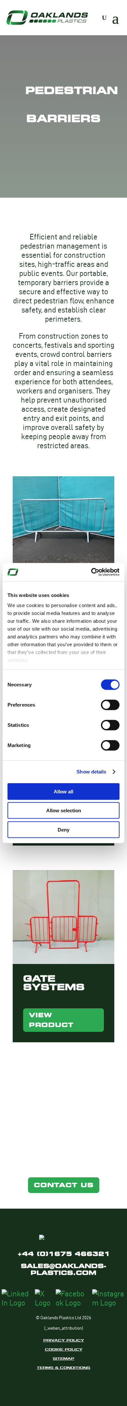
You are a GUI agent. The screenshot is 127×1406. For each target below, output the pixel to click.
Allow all (63, 791)
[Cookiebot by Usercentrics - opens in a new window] (91, 572)
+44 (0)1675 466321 (63, 1253)
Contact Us (63, 1185)
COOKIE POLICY (63, 1349)
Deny (63, 829)
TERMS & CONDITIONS (63, 1367)
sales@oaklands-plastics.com (63, 1269)
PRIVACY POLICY (63, 1340)
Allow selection (63, 810)
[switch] (110, 704)
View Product (51, 1020)
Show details (91, 771)
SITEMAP (63, 1358)
